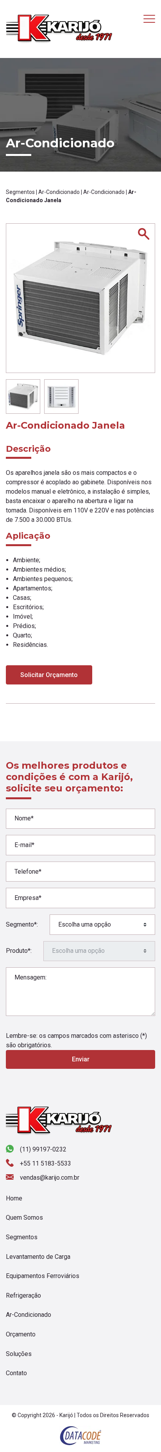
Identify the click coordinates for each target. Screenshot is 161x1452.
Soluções (19, 1354)
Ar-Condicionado (59, 192)
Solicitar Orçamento (49, 675)
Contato (16, 1373)
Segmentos (20, 192)
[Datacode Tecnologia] (80, 1435)
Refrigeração (23, 1295)
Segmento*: (22, 924)
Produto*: (19, 950)
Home (14, 1198)
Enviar (80, 1059)
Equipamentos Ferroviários (42, 1276)
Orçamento (21, 1334)
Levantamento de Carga (38, 1256)
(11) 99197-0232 (43, 1149)
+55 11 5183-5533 (45, 1163)
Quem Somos (24, 1217)
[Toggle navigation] (149, 18)
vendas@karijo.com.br (49, 1177)
